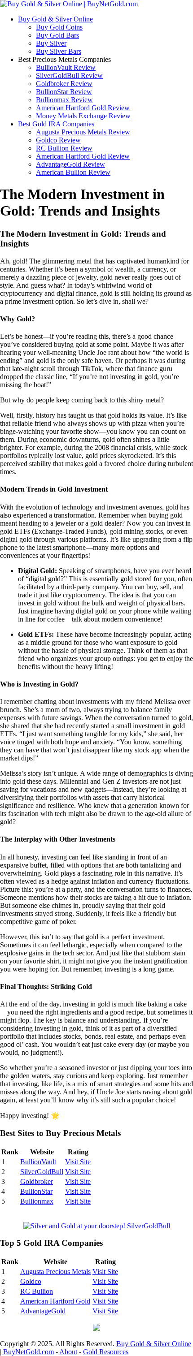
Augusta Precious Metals (55, 1271)
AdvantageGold (43, 1311)
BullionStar (36, 1191)
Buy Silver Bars (58, 51)
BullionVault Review (66, 67)
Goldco (30, 1281)
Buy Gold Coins (59, 27)
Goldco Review (58, 140)
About (68, 1352)
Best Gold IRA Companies (56, 124)
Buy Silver (51, 43)
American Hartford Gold (55, 1301)
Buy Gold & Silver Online (55, 19)
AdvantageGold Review (70, 164)
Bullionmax (36, 1201)
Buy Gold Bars (57, 35)
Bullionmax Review (64, 100)
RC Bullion (36, 1291)
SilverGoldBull (41, 1171)
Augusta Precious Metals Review (83, 132)
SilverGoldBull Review (69, 75)
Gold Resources (105, 1352)
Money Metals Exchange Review (83, 116)
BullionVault (38, 1162)
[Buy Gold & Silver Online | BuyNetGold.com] (69, 4)
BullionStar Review (64, 91)
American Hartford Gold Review (83, 108)
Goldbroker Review (64, 83)
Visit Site (78, 1162)
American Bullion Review (73, 172)
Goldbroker (36, 1181)
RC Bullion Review (64, 148)
